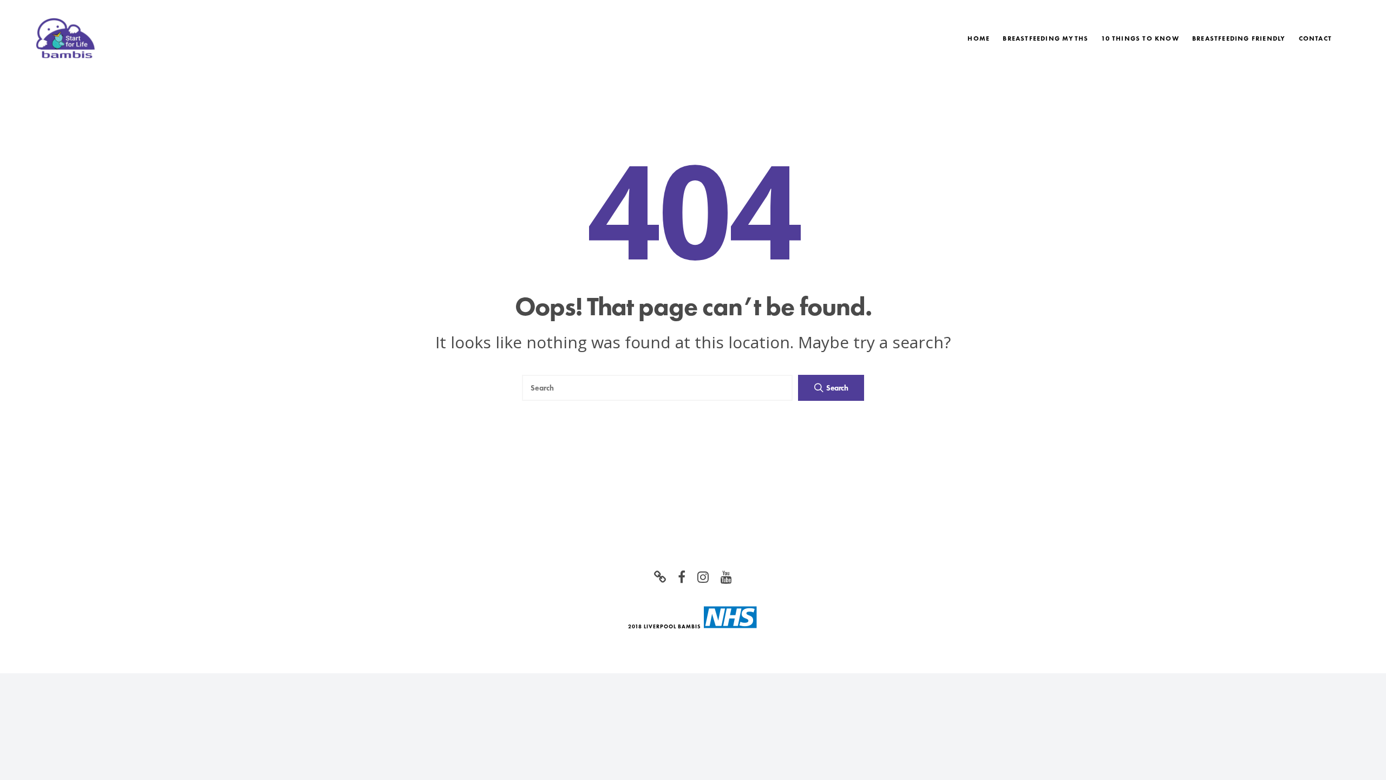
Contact (1315, 38)
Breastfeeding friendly (1238, 38)
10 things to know (1140, 38)
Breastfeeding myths (1045, 38)
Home (978, 38)
